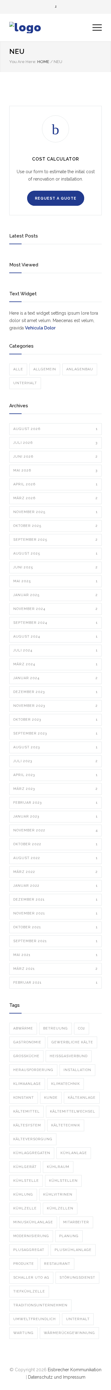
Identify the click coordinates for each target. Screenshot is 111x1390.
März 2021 (55, 969)
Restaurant (57, 1264)
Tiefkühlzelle (29, 1291)
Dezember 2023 (55, 692)
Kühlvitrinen (57, 1195)
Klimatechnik (65, 1084)
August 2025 (55, 554)
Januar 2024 (55, 678)
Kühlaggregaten (31, 1153)
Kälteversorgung (32, 1139)
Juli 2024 (55, 650)
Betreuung (55, 1028)
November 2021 (55, 913)
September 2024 (55, 623)
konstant (23, 1098)
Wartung (23, 1333)
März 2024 (55, 664)
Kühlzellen (60, 1208)
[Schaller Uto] (50, 27)
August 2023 (55, 747)
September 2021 (55, 941)
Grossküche (26, 1056)
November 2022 (55, 830)
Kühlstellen (63, 1181)
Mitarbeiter (76, 1222)
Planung (69, 1236)
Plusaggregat (28, 1250)
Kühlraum (58, 1167)
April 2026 (55, 484)
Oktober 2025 (55, 526)
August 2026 (55, 429)
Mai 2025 (55, 581)
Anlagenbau (79, 369)
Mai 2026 (55, 470)
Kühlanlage (73, 1153)
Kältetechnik (65, 1125)
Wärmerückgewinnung (69, 1333)
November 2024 (55, 609)
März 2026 (55, 498)
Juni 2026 (55, 457)
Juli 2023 (55, 761)
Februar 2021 (55, 983)
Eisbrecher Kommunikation (74, 1369)
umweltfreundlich (34, 1319)
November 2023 (55, 706)
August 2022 (55, 858)
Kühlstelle (26, 1181)
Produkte (23, 1264)
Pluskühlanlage (73, 1250)
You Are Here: (22, 61)
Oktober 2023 (55, 720)
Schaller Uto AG (31, 1278)
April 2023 (55, 775)
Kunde (51, 1098)
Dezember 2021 (55, 900)
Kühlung (23, 1195)
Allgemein (44, 369)
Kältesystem (27, 1125)
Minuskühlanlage (33, 1222)
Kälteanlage (82, 1098)
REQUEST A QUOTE (55, 198)
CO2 (81, 1028)
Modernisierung (31, 1236)
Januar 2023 (55, 816)
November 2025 (55, 512)
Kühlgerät (25, 1167)
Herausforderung (33, 1070)
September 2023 (55, 733)
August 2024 (55, 637)
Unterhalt (25, 383)
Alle (18, 369)
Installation (77, 1070)
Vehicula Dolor (40, 327)
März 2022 (55, 872)
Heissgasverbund (69, 1056)
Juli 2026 (55, 443)
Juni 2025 (55, 567)
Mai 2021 (55, 955)
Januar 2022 (55, 886)
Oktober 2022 (55, 844)
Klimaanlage (27, 1084)
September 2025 (55, 540)
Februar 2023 (55, 803)
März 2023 (55, 789)
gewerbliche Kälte (72, 1042)
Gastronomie (27, 1042)
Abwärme (23, 1028)
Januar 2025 (55, 595)
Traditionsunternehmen (40, 1305)
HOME (43, 61)
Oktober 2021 (55, 927)
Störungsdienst (77, 1278)
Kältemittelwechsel (72, 1111)
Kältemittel (26, 1111)
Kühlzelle (25, 1208)
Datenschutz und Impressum (56, 1377)
